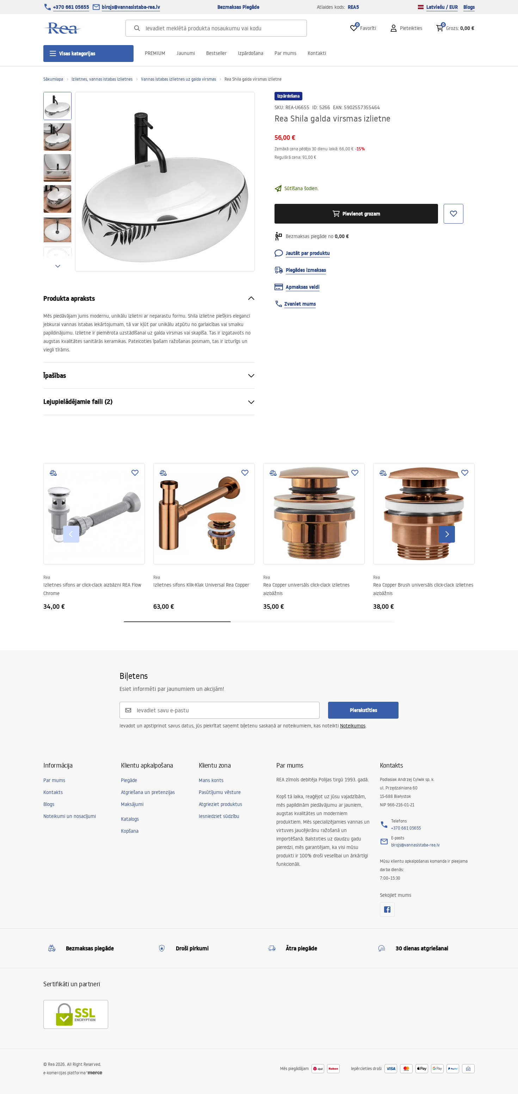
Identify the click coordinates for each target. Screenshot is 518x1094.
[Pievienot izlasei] (135, 473)
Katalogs (130, 819)
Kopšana (129, 831)
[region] (57, 181)
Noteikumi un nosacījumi (69, 816)
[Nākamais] (447, 534)
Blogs (469, 7)
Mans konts (211, 780)
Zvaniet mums (300, 303)
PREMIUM (155, 53)
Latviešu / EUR (442, 7)
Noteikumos (352, 726)
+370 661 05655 (71, 7)
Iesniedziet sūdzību (219, 816)
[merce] (94, 1072)
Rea (46, 577)
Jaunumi (186, 53)
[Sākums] (62, 28)
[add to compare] (53, 473)
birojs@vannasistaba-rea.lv (131, 7)
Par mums (285, 53)
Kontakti (317, 53)
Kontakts (53, 792)
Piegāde (129, 780)
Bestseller (216, 53)
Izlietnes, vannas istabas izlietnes (102, 79)
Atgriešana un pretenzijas (148, 792)
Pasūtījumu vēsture (220, 792)
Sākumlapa (53, 79)
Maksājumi (132, 804)
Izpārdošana (250, 53)
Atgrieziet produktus (220, 804)
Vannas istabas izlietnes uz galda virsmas (178, 79)
